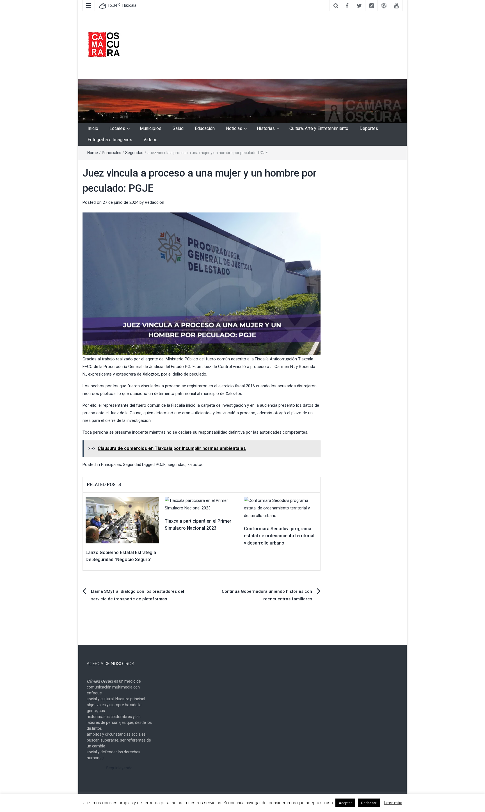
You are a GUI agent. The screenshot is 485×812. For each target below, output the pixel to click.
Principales (111, 152)
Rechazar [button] (368, 803)
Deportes (369, 128)
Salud (178, 128)
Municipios (150, 128)
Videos (150, 139)
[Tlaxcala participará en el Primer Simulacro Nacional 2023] (201, 504)
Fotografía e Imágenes (110, 139)
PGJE (190, 366)
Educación (205, 128)
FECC (88, 366)
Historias (266, 128)
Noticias (234, 128)
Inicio (93, 128)
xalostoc (195, 464)
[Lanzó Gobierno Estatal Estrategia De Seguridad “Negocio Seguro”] (122, 519)
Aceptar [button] (345, 803)
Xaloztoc (151, 374)
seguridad (177, 464)
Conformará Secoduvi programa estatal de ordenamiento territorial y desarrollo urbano (279, 536)
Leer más (393, 802)
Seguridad (134, 152)
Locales (117, 128)
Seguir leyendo (119, 768)
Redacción (154, 202)
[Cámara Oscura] (242, 100)
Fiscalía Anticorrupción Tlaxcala (284, 359)
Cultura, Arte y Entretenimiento (318, 128)
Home (92, 152)
